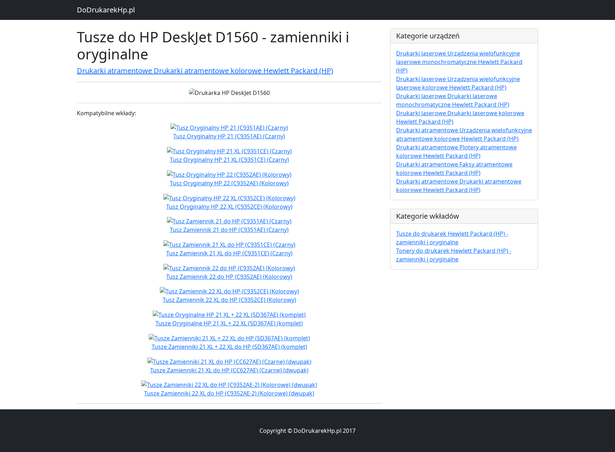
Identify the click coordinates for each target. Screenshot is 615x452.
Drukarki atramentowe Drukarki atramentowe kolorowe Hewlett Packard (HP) (205, 70)
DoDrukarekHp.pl (106, 10)
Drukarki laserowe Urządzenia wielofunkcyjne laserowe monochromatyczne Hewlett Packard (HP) (459, 61)
